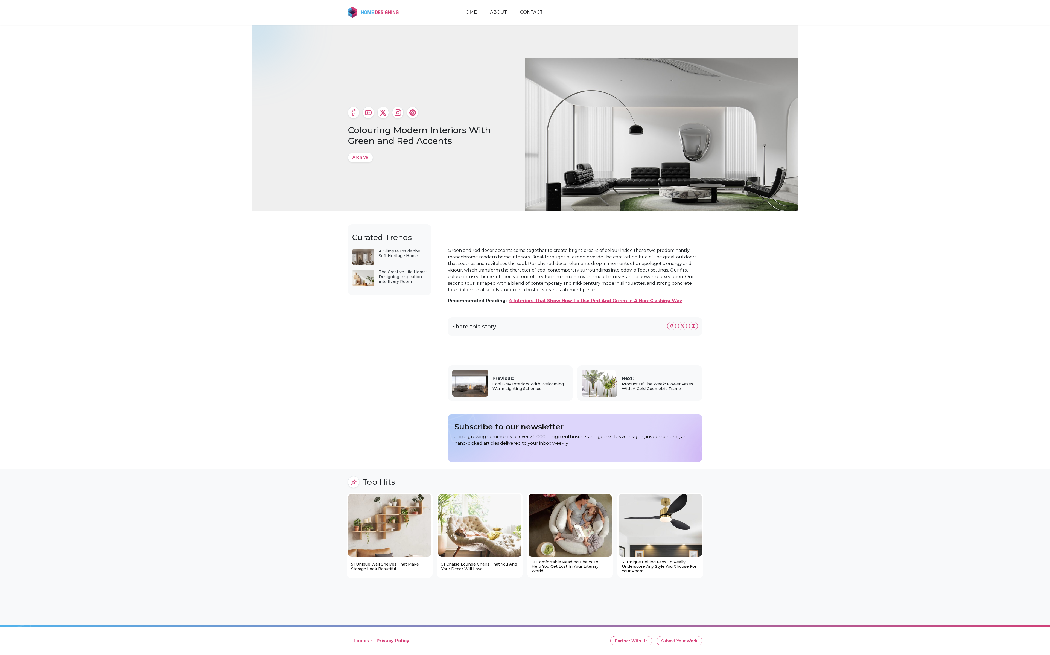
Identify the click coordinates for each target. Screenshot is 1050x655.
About (498, 12)
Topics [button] (361, 640)
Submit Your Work (679, 640)
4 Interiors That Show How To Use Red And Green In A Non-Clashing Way (595, 300)
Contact (531, 12)
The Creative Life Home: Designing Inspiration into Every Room (403, 276)
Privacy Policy (393, 640)
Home (469, 12)
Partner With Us (631, 640)
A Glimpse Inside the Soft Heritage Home (399, 253)
